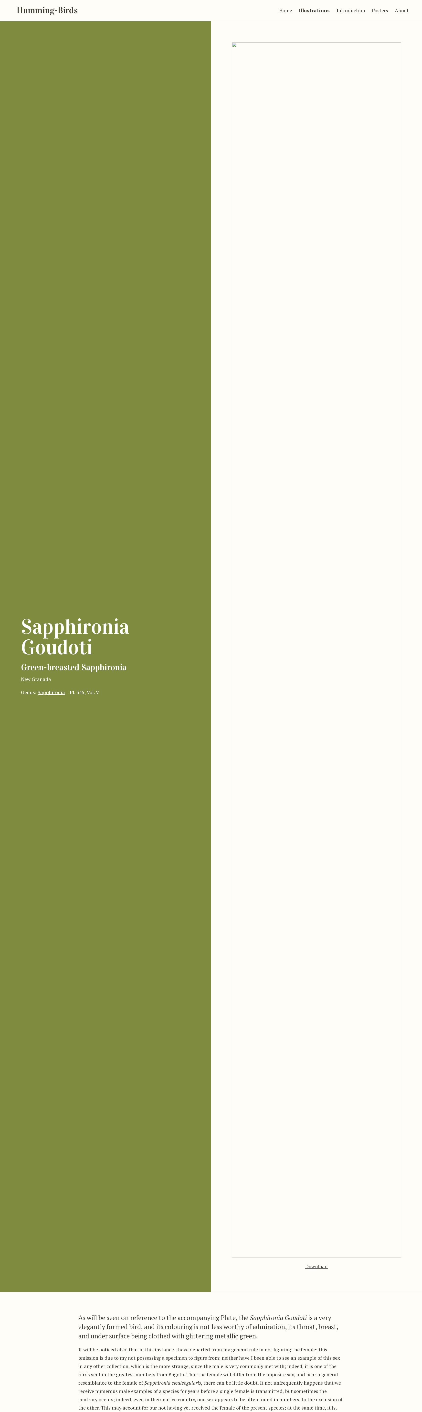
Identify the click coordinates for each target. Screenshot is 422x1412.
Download (316, 1266)
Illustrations (314, 10)
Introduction (351, 10)
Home (285, 10)
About (402, 10)
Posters (380, 10)
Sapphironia (51, 692)
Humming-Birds (47, 10)
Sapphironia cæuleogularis (172, 1382)
